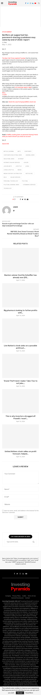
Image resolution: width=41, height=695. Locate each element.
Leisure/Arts (8, 166)
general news (30, 155)
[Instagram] (30, 3)
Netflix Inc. (29, 173)
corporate (27, 151)
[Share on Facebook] (20, 199)
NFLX (5, 177)
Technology (8, 188)
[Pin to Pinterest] (25, 199)
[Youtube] (35, 3)
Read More (29, 693)
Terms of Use (32, 596)
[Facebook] (25, 3)
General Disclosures (17, 598)
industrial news (9, 159)
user (5, 42)
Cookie (24, 596)
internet (21, 159)
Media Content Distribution (13, 173)
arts (19, 151)
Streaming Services (29, 184)
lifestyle (19, 166)
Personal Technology (11, 181)
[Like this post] (16, 199)
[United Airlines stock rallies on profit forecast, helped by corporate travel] (20, 436)
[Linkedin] (32, 3)
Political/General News (11, 184)
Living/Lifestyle (9, 170)
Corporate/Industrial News (13, 155)
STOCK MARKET (7, 32)
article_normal (9, 151)
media (19, 170)
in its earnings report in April (23, 87)
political (25, 181)
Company (8, 596)
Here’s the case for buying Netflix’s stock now (22, 102)
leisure (26, 162)
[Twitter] (28, 3)
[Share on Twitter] (22, 199)
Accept (19, 693)
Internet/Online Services (12, 162)
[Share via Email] (27, 199)
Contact (27, 598)
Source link (5, 144)
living (27, 166)
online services (15, 177)
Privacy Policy (16, 596)
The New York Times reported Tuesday (13, 58)
